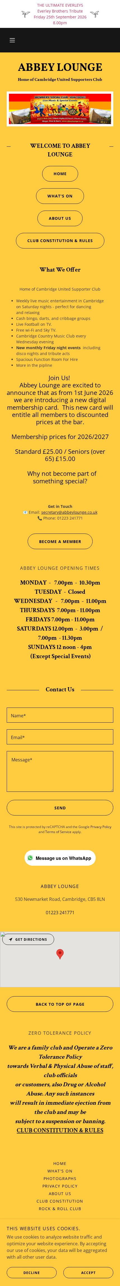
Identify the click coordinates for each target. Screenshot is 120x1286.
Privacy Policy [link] (100, 826)
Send (60, 807)
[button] (12, 40)
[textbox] (60, 715)
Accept (88, 1272)
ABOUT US (60, 218)
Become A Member (60, 541)
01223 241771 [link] (60, 912)
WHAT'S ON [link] (60, 1171)
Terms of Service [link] (58, 831)
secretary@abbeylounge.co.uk (69, 512)
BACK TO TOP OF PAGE (60, 1004)
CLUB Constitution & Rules (60, 240)
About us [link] (60, 1193)
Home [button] (60, 1163)
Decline (31, 1272)
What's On (60, 196)
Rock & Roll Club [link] (60, 1208)
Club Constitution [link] (60, 1201)
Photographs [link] (60, 1178)
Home (60, 173)
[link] (60, 68)
